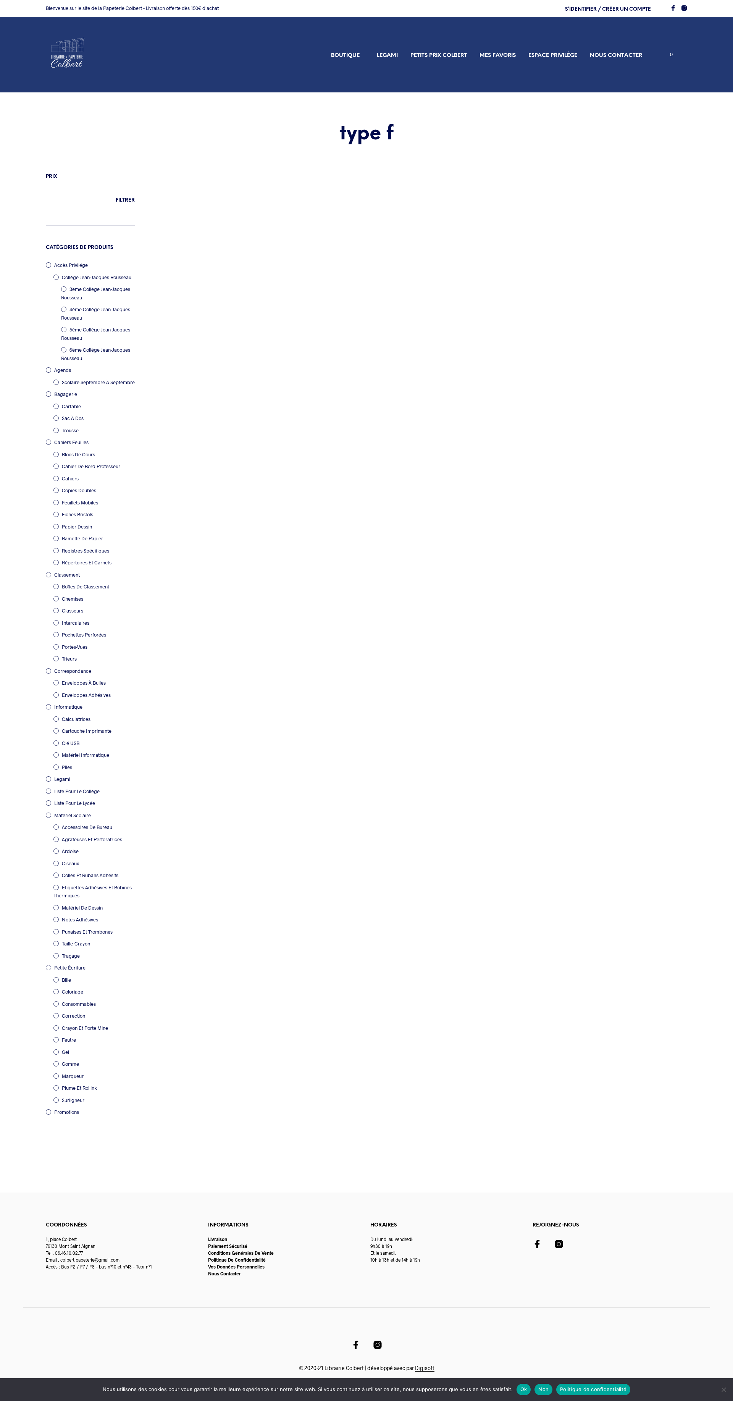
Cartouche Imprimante (86, 731)
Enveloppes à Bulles (84, 683)
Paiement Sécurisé (227, 1246)
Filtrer (125, 200)
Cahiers (70, 478)
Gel (65, 1052)
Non (543, 1389)
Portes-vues (74, 647)
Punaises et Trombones (87, 932)
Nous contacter (616, 55)
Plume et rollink (79, 1088)
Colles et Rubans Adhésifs (90, 875)
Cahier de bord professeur (91, 466)
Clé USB (70, 743)
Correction (73, 1016)
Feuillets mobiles (80, 502)
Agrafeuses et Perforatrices (92, 839)
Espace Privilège (552, 55)
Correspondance (72, 671)
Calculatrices (76, 719)
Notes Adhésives (80, 919)
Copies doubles (79, 490)
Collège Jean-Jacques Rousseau (96, 277)
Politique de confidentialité (593, 1389)
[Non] (723, 1389)
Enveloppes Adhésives (86, 695)
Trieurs (69, 659)
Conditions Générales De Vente (241, 1253)
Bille (66, 980)
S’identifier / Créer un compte (608, 9)
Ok (523, 1389)
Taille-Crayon (76, 943)
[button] (667, 54)
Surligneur (73, 1100)
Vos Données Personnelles (236, 1266)
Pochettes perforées (84, 635)
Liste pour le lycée (74, 803)
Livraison (217, 1239)
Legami (387, 55)
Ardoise (70, 851)
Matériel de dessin (82, 908)
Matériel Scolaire (72, 815)
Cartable (71, 406)
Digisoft (424, 1368)
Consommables (79, 1004)
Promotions (66, 1112)
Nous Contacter (224, 1273)
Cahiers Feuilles (71, 442)
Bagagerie (65, 394)
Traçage (71, 956)
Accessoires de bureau (87, 827)
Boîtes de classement (85, 586)
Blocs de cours (78, 454)
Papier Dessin (77, 527)
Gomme (70, 1064)
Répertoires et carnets (86, 562)
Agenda (62, 370)
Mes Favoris (498, 55)
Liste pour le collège (77, 791)
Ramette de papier (82, 538)
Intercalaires (75, 623)
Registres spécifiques (85, 551)
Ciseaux (70, 863)
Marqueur (73, 1076)
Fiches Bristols (77, 514)
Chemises (72, 599)
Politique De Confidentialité (237, 1259)
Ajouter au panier (197, 354)
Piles (67, 767)
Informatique (68, 707)
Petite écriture (70, 968)
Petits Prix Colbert (438, 55)
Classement (67, 575)
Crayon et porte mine (85, 1028)
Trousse (70, 430)
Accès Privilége (71, 265)
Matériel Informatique (85, 755)
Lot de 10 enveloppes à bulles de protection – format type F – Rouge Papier (202, 309)
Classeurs (72, 611)
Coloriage (72, 992)
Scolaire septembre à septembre (98, 382)
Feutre (69, 1040)
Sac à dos (73, 418)
